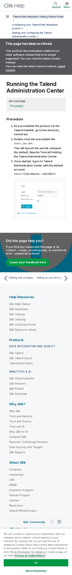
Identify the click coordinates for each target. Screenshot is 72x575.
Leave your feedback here (28, 262)
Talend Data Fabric (21, 363)
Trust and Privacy (20, 421)
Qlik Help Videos (19, 304)
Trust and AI (16, 426)
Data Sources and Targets (26, 447)
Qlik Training (17, 314)
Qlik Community (34, 522)
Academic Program (21, 490)
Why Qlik (14, 411)
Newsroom (16, 505)
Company (15, 469)
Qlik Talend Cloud (20, 358)
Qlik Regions (17, 452)
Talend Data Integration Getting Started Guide (38, 16)
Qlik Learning (17, 319)
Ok (36, 562)
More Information (36, 570)
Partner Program (19, 495)
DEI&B (13, 484)
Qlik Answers (17, 383)
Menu (67, 7)
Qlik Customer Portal (22, 324)
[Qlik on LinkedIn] (59, 522)
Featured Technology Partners (28, 441)
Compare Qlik (18, 436)
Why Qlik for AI (18, 431)
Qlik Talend (16, 353)
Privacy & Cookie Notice (29, 555)
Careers (14, 500)
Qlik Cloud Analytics (21, 378)
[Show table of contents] (7, 16)
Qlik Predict (16, 388)
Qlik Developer (18, 309)
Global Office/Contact (23, 510)
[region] (36, 551)
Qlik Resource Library (22, 329)
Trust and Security (20, 416)
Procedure (17, 105)
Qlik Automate (18, 393)
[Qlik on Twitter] (52, 522)
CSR (11, 479)
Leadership (16, 474)
